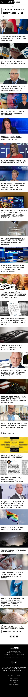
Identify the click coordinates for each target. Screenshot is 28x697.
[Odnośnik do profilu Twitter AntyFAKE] (15, 662)
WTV (9, 668)
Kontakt (14, 687)
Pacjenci (13, 670)
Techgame (5, 670)
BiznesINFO (17, 667)
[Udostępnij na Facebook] (10, 636)
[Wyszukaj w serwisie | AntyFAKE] (2, 2)
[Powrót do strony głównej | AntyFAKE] (14, 2)
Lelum (13, 667)
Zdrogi (9, 670)
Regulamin (14, 682)
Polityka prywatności (14, 684)
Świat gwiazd (13, 672)
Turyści (12, 668)
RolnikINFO (4, 668)
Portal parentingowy (20, 670)
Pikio (10, 667)
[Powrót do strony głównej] (14, 648)
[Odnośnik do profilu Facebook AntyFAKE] (12, 662)
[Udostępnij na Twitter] (13, 636)
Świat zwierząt (22, 668)
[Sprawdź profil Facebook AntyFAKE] (26, 2)
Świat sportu (19, 672)
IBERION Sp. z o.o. (16, 651)
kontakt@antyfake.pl (19, 657)
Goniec (24, 672)
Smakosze (16, 668)
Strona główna (14, 678)
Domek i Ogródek (6, 672)
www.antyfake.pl (5, 6)
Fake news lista (14, 680)
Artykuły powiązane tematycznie (16, 6)
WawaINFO (23, 667)
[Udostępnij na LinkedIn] (17, 636)
